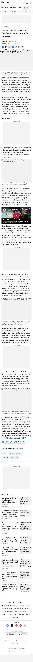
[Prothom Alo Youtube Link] (21, 625)
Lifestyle (27, 609)
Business (5, 609)
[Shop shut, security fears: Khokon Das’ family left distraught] (26, 540)
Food (4, 454)
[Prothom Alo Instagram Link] (17, 625)
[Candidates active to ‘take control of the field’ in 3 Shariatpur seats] (26, 576)
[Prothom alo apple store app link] (23, 634)
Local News (5, 27)
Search (28, 614)
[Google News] (25, 625)
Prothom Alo (6, 641)
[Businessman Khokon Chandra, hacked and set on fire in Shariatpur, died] (26, 564)
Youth (11, 609)
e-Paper (21, 614)
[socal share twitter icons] (6, 48)
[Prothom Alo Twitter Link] (13, 625)
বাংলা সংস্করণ (16, 617)
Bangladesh (4, 7)
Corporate (5, 614)
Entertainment (18, 609)
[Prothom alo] (6, 2)
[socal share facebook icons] (3, 48)
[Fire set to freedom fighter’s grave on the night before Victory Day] (26, 589)
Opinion (27, 606)
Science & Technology (20, 611)
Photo (11, 614)
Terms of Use (23, 641)
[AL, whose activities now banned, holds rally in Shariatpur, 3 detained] (26, 502)
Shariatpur (14, 457)
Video (16, 614)
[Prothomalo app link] (10, 634)
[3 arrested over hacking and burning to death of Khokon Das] (26, 552)
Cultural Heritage (15, 454)
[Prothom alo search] (23, 3)
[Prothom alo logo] (16, 603)
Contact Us (15, 643)
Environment (9, 611)
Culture (5, 457)
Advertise (15, 641)
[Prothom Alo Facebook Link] (8, 625)
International (12, 7)
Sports (19, 7)
